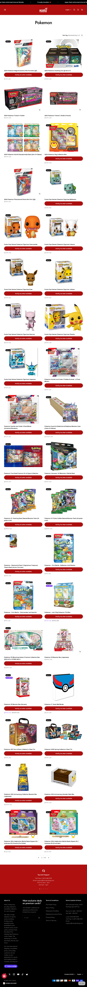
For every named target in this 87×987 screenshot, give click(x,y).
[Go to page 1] (38, 858)
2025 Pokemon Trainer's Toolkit (14, 115)
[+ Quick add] (39, 109)
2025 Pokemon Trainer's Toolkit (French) (58, 115)
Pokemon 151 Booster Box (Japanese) (57, 657)
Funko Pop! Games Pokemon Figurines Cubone (60, 244)
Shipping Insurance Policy (54, 914)
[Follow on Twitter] (9, 974)
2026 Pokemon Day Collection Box (56, 154)
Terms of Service (51, 920)
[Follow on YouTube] (18, 974)
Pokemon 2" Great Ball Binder (54, 704)
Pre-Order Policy (51, 904)
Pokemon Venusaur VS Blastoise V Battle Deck (60, 473)
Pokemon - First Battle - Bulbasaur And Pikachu (60, 565)
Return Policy (50, 908)
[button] (10, 983)
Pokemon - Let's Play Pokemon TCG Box (57, 612)
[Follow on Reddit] (27, 974)
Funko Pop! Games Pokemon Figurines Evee (18, 289)
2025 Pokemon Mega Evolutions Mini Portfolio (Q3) (20, 70)
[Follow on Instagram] (14, 974)
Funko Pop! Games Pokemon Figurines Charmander (21, 244)
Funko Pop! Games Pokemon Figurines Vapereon (20, 379)
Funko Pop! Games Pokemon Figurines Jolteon (60, 289)
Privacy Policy (50, 917)
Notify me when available (23, 75)
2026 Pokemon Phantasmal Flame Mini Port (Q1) (19, 199)
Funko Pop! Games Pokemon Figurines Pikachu (60, 334)
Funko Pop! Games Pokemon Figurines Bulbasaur (60, 199)
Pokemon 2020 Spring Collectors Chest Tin (58, 749)
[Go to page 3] (48, 858)
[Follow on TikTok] (22, 974)
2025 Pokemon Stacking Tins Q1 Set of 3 (58, 70)
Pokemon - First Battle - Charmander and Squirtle (20, 612)
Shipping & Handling (52, 911)
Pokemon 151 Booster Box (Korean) (15, 704)
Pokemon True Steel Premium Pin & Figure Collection (21, 473)
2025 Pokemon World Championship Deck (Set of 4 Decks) (23, 154)
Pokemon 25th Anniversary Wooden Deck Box (59, 794)
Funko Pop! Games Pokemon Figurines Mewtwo (19, 334)
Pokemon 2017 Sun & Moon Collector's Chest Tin (19, 749)
